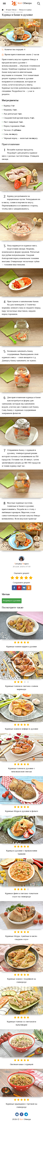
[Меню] (4, 3)
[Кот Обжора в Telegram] (26, 1114)
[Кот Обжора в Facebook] (21, 1114)
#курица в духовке (12, 600)
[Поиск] (38, 3)
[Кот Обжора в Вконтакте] (17, 1114)
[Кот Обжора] (14, 3)
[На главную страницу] (2, 10)
